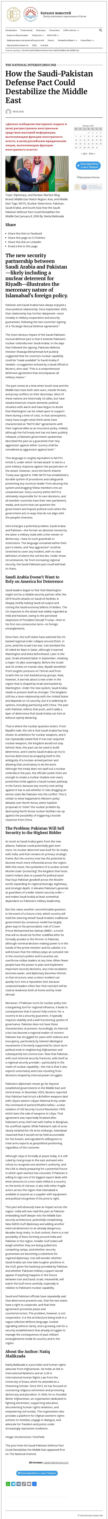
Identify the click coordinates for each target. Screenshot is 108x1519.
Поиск (51, 40)
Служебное (86, 40)
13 (80, 140)
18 (101, 140)
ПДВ (34, 45)
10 (96, 136)
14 (84, 140)
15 (88, 140)
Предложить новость (17, 45)
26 (76, 147)
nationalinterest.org (56, 1462)
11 (100, 136)
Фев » (92, 153)
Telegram (36, 35)
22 (89, 144)
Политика (54, 30)
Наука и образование (17, 35)
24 (97, 144)
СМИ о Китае (69, 30)
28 (85, 147)
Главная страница (12, 50)
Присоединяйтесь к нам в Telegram (38, 1473)
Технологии (26, 30)
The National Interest (23, 65)
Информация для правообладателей (25, 40)
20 (80, 144)
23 (93, 144)
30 (93, 147)
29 (89, 147)
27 (80, 147)
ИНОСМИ (52, 35)
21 (84, 144)
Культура (41, 30)
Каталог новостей (56, 13)
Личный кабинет (66, 40)
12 (76, 140)
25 (101, 144)
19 (76, 144)
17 (96, 140)
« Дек (84, 153)
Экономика (11, 30)
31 (96, 147)
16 (93, 140)
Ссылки (44, 45)
